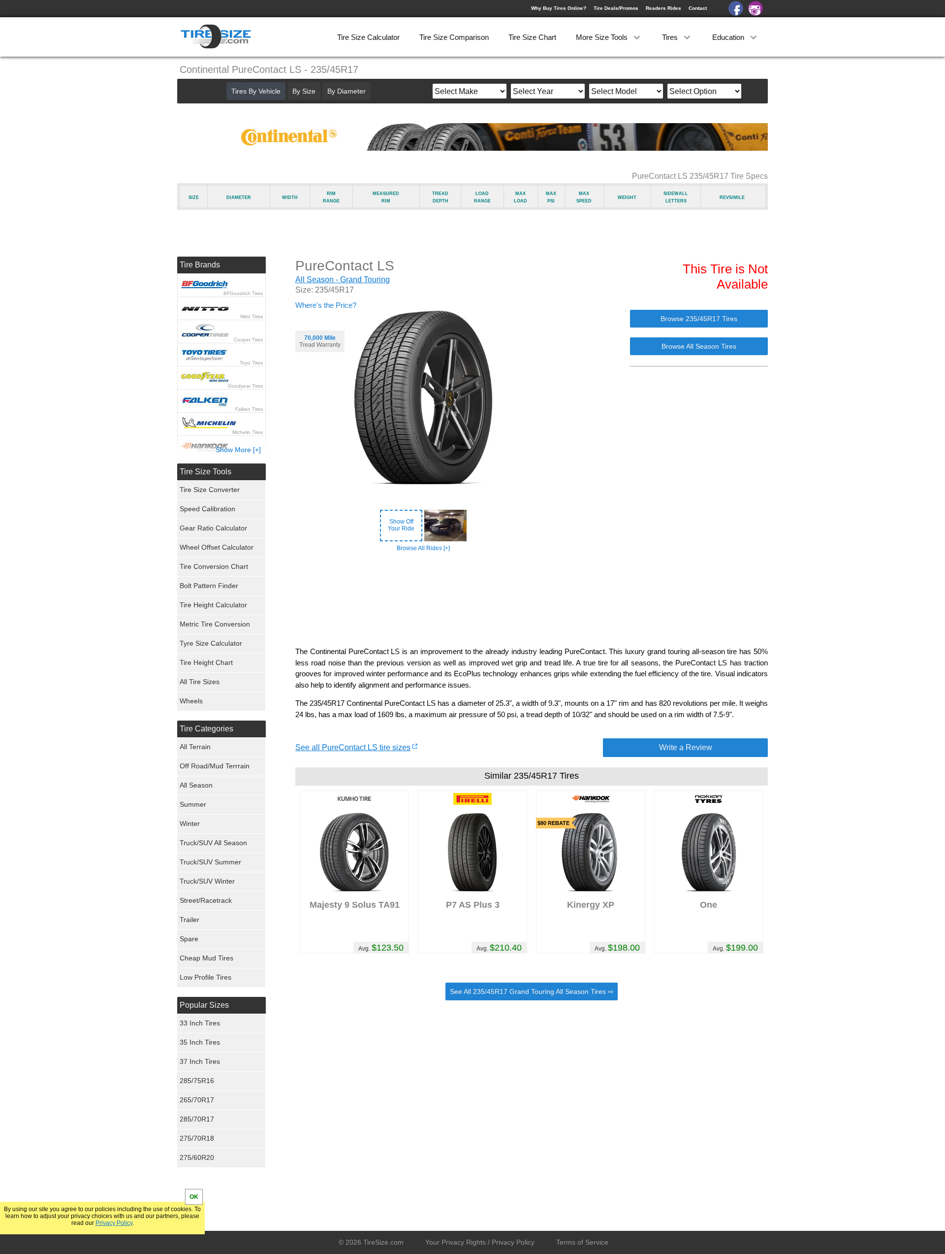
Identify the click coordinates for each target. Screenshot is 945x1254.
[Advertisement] (531, 599)
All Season (196, 785)
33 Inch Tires (200, 1023)
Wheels (191, 701)
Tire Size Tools (205, 471)
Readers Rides (663, 8)
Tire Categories (206, 729)
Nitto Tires (251, 316)
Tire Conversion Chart (214, 566)
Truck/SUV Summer (210, 862)
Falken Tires (249, 409)
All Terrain (195, 747)
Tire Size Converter (210, 490)
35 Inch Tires (200, 1042)
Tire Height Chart (206, 662)
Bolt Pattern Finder (209, 586)
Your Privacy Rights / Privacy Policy (480, 1242)
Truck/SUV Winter (207, 881)
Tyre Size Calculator (211, 643)
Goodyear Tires (245, 386)
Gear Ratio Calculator (213, 528)
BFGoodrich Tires (243, 293)
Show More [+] (238, 450)
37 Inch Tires (200, 1061)
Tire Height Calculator (213, 605)
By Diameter (346, 91)
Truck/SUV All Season (213, 843)
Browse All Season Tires (699, 346)
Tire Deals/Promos (616, 8)
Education (729, 37)
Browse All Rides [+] (423, 548)
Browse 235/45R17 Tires (699, 319)
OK (193, 1196)
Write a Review (685, 747)
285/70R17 (197, 1119)
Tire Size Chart (532, 37)
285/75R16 (197, 1081)
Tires (671, 37)
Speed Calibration (207, 509)
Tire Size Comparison (454, 37)
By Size (303, 91)
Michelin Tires (247, 432)
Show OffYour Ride (401, 525)
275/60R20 (197, 1157)
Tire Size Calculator (368, 37)
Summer (193, 804)
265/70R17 (197, 1100)
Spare (189, 939)
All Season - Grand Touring (342, 279)
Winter (190, 823)
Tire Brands (200, 265)
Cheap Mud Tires (206, 958)
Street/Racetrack (206, 900)
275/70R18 (197, 1138)
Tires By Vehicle (256, 91)
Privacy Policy (113, 1223)
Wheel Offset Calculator (216, 547)
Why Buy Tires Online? (558, 8)
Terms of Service (582, 1242)
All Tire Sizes (200, 682)
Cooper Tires (248, 339)
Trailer (189, 920)
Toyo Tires (251, 362)
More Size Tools (603, 37)
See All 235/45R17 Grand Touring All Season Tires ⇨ (532, 991)
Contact (698, 8)
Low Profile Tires (205, 977)
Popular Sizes (204, 1005)
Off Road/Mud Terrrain (215, 766)
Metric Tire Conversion (215, 624)
